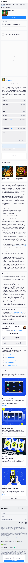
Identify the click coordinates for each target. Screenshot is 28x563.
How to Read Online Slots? (8, 458)
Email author (15, 333)
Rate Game (14, 27)
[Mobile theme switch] (25, 1)
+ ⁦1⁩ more (10, 124)
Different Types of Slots (7, 428)
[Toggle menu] (1, 1)
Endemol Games (8, 80)
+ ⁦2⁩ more (10, 119)
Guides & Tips (22, 4)
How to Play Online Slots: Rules (9, 398)
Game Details (8, 4)
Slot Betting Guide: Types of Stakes (10, 488)
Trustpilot (13, 547)
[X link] (22, 523)
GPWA (20, 541)
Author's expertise (18, 330)
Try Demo (14, 17)
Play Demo (3, 4)
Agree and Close (14, 560)
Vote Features (14, 37)
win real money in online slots (20, 245)
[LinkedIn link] (26, 523)
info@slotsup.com (19, 537)
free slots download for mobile (17, 312)
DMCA (4, 544)
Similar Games (15, 4)
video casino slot (11, 194)
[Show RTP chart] (7, 100)
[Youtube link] (19, 523)
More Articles (14, 498)
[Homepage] (6, 1)
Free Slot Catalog (14, 83)
